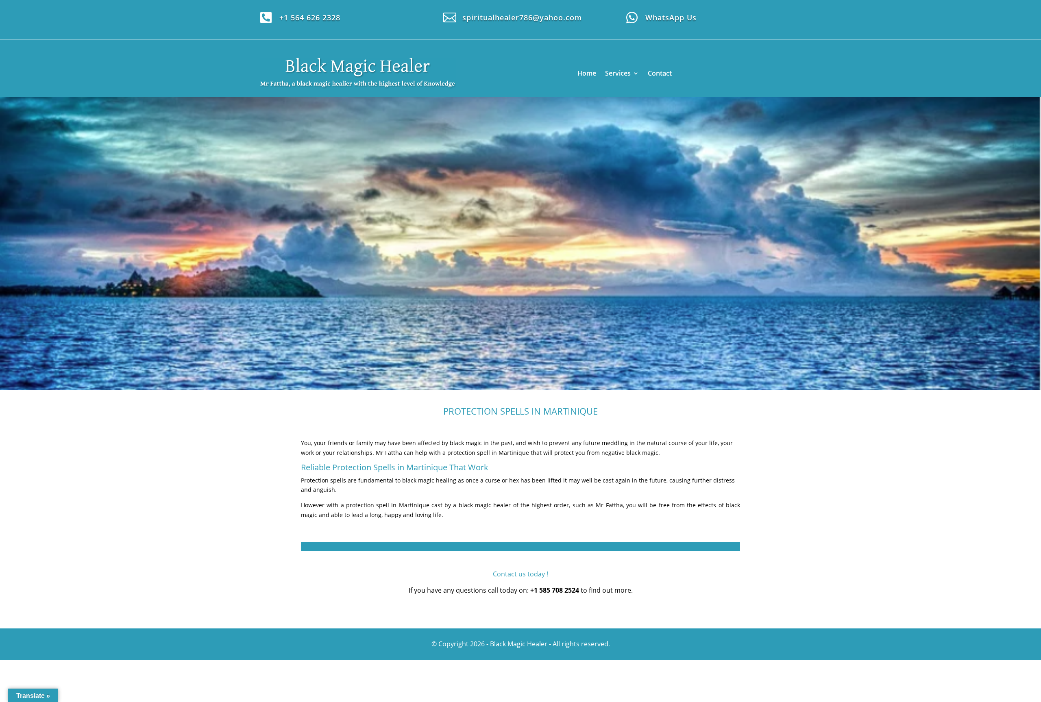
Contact (660, 73)
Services (618, 73)
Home (586, 73)
